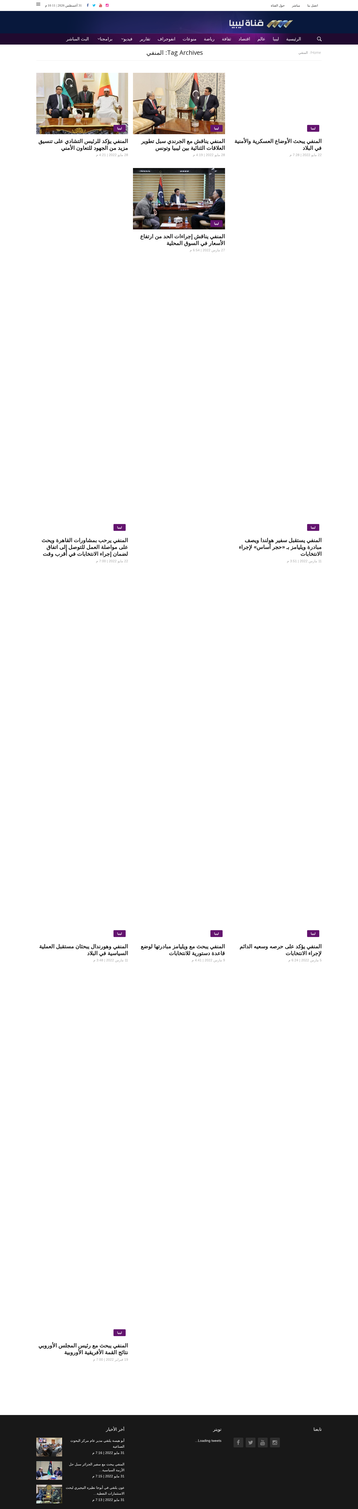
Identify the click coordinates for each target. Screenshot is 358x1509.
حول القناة (278, 5)
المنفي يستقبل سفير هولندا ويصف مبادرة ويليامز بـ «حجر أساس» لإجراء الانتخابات (280, 547)
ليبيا (276, 39)
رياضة (209, 39)
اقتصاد (244, 39)
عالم (261, 39)
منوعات (190, 39)
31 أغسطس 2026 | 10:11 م (63, 5)
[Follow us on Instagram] (107, 5)
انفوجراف (166, 39)
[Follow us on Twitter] (95, 5)
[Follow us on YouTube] (102, 5)
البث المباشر (77, 39)
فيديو (127, 39)
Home (316, 52)
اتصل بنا (312, 5)
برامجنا (106, 39)
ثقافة (226, 39)
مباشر (296, 5)
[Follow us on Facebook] (89, 5)
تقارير (145, 39)
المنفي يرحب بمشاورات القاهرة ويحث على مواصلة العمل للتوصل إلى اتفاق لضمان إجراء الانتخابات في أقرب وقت (85, 547)
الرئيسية (293, 39)
